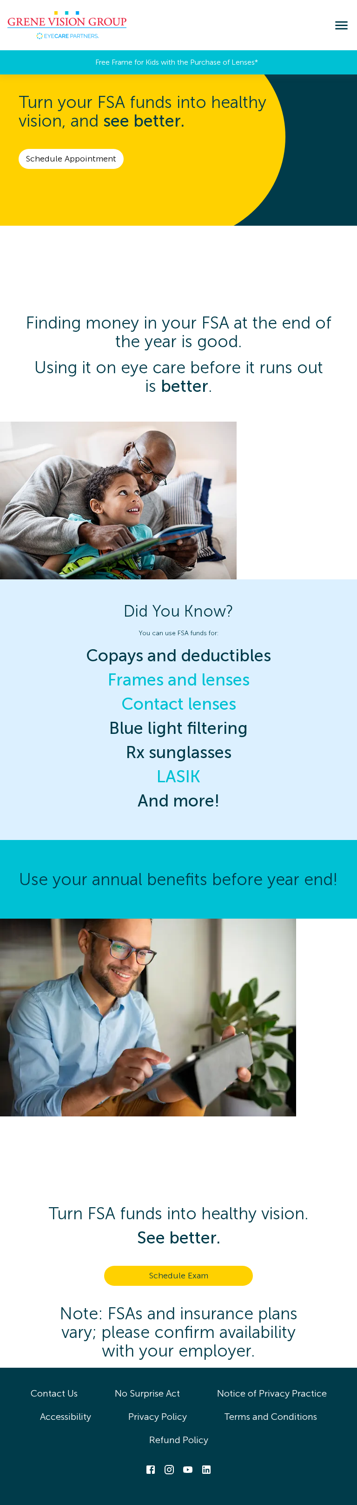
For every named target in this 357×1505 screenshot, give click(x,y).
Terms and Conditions (270, 1416)
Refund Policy (178, 1439)
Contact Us (54, 1393)
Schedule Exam (178, 1275)
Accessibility (65, 1416)
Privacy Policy (157, 1416)
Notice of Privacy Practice (272, 1393)
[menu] (341, 25)
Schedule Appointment (71, 159)
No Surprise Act (147, 1393)
